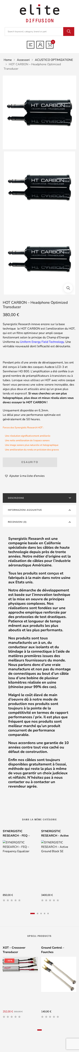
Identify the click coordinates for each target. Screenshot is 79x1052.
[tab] (39, 498)
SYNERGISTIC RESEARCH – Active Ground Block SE (55, 835)
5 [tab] (48, 913)
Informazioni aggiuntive (25, 509)
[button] (68, 288)
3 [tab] (41, 913)
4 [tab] (44, 913)
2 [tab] (37, 913)
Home (8, 60)
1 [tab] (32, 913)
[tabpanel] (20, 867)
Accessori (23, 60)
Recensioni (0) (17, 521)
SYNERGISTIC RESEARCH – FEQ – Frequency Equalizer (16, 835)
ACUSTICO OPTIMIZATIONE (54, 60)
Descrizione (16, 498)
